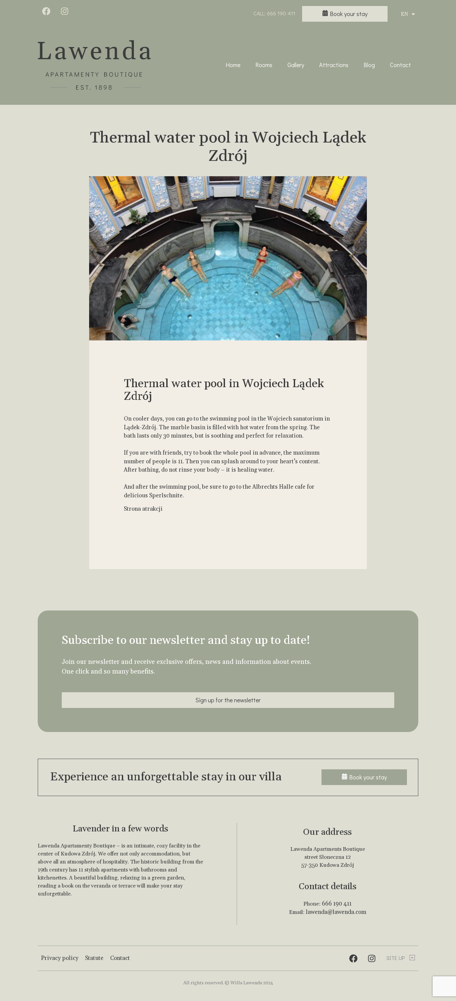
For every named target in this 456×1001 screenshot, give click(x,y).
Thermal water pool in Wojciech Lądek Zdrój (228, 147)
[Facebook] (46, 11)
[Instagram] (64, 11)
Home (233, 65)
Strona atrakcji (143, 509)
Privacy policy (59, 958)
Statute (94, 958)
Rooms (263, 65)
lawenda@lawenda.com (336, 912)
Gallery (295, 65)
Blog (369, 65)
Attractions (334, 65)
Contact (400, 65)
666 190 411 (337, 904)
